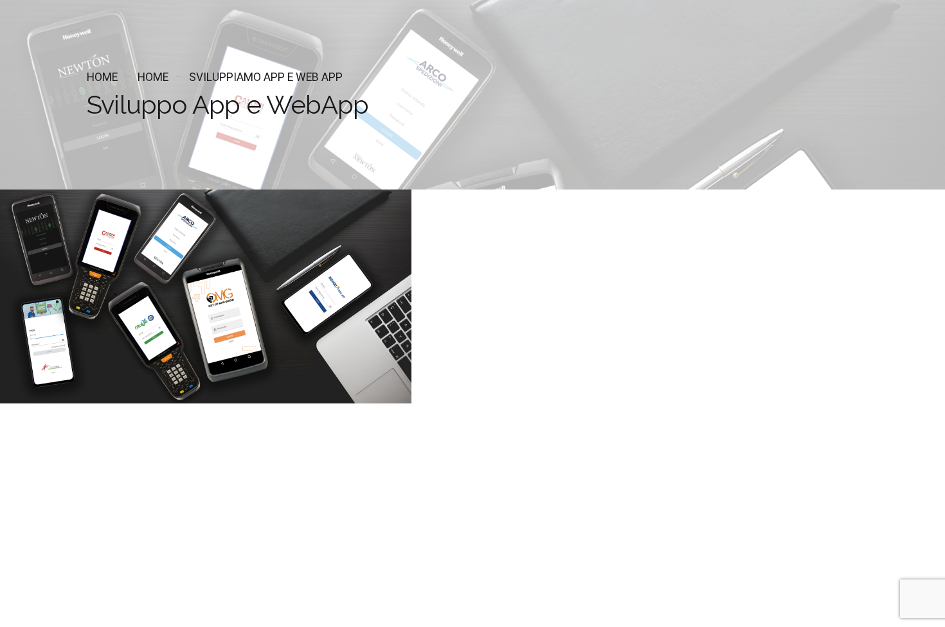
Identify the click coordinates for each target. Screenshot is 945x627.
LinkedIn (110, 578)
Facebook (20, 578)
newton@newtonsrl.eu (45, 515)
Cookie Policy (93, 602)
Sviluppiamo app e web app (266, 77)
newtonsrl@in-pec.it (42, 531)
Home (102, 77)
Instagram (66, 578)
